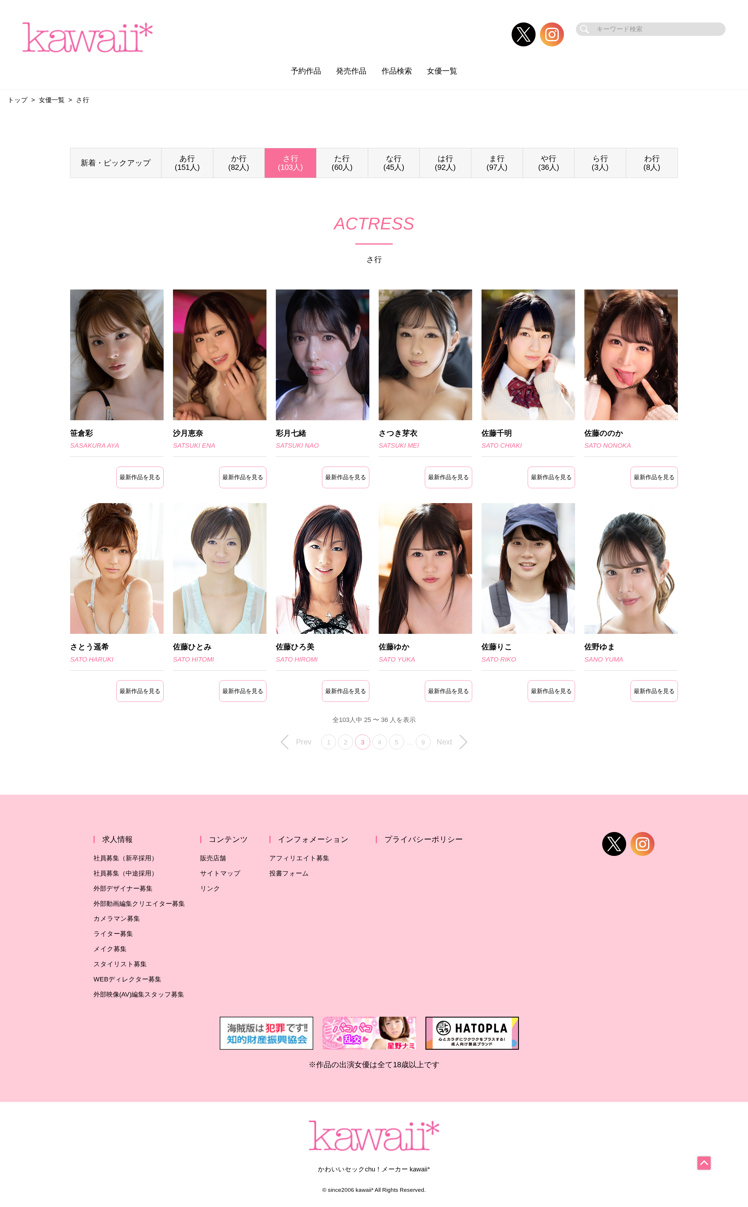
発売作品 (351, 71)
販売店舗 (213, 858)
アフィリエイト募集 (299, 858)
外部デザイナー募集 (123, 888)
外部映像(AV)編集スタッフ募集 (139, 994)
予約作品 (306, 71)
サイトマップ (220, 873)
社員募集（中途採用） (126, 873)
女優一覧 (442, 71)
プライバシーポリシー (424, 839)
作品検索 (397, 71)
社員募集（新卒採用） (126, 858)
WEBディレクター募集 (127, 979)
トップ (18, 100)
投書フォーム (289, 873)
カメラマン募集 (117, 918)
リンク (210, 888)
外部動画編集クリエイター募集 (139, 903)
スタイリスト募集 (120, 964)
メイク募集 (110, 949)
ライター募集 (113, 933)
